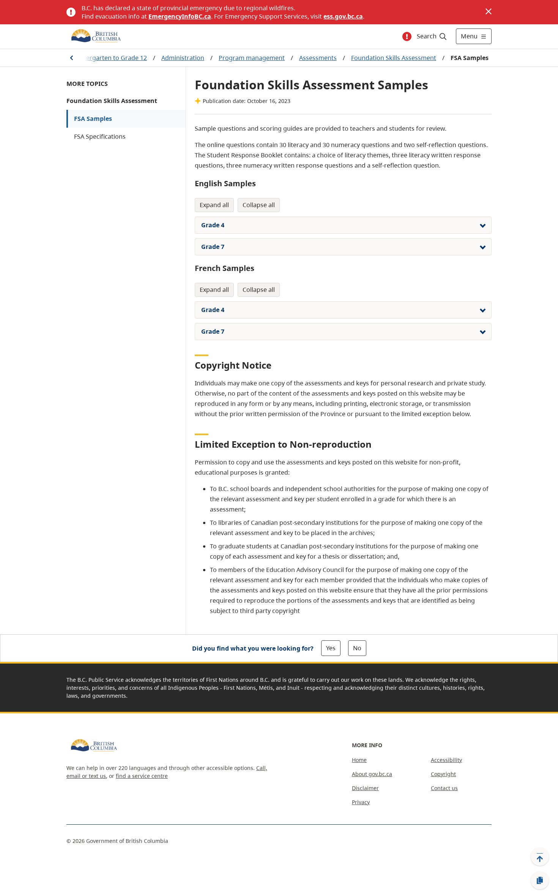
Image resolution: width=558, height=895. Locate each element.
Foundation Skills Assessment (393, 58)
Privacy (361, 802)
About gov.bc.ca (372, 774)
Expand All (214, 205)
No (357, 648)
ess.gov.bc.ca (343, 16)
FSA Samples (93, 118)
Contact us (444, 788)
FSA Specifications (100, 136)
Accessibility (446, 760)
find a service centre (142, 775)
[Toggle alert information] (406, 36)
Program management (252, 58)
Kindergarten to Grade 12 (110, 58)
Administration (182, 58)
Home (359, 760)
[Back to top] (540, 856)
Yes (331, 648)
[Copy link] (540, 880)
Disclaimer (365, 788)
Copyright (443, 774)
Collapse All (259, 205)
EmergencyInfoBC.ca (179, 16)
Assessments (318, 58)
